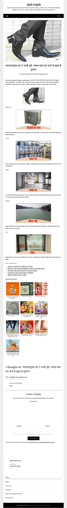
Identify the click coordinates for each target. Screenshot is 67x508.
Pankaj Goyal (43, 74)
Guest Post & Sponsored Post (13, 493)
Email (47, 426)
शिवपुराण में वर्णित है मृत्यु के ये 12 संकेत (17, 275)
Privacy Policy (9, 498)
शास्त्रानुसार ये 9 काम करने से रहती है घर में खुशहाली (20, 273)
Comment (33, 401)
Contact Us (8, 486)
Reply (10, 385)
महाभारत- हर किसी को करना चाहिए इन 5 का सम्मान (20, 266)
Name (19, 426)
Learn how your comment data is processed (41, 442)
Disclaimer (8, 490)
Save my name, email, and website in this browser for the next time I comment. (34, 434)
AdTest (7, 482)
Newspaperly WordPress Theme (41, 505)
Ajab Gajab (34, 4)
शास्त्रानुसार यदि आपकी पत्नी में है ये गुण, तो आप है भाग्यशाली (22, 270)
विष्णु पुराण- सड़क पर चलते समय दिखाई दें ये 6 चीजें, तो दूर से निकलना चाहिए (26, 268)
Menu (59, 16)
